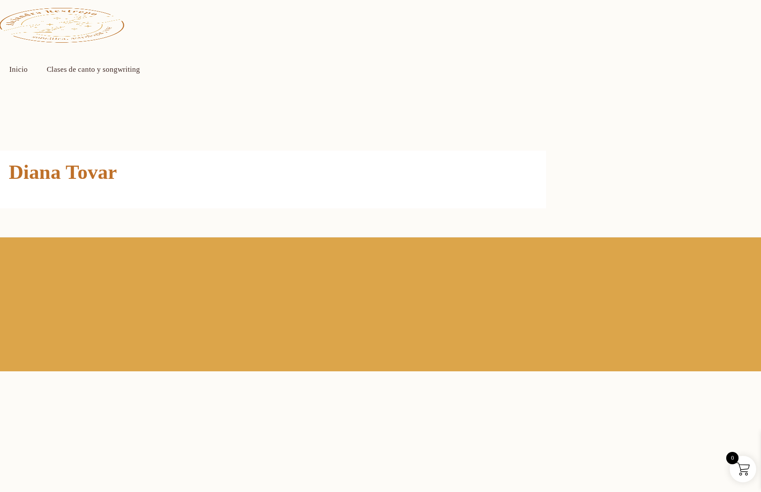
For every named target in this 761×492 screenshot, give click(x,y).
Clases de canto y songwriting (93, 69)
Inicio (18, 69)
